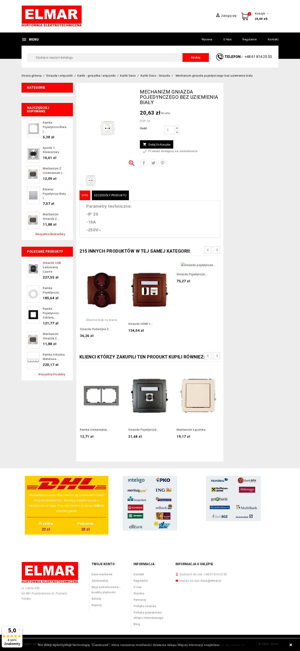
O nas (227, 39)
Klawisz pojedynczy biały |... (54, 194)
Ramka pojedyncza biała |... (54, 127)
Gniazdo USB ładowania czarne (52, 267)
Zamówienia (100, 580)
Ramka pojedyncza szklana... (51, 313)
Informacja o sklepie (194, 564)
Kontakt (273, 39)
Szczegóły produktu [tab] (110, 195)
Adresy (96, 598)
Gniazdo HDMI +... (140, 324)
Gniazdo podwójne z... (95, 329)
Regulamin (249, 39)
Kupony (97, 605)
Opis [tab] (85, 195)
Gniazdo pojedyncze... (192, 274)
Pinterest (162, 163)
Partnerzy (140, 599)
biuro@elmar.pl (211, 580)
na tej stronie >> (233, 645)
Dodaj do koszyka (156, 144)
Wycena (207, 39)
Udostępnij (143, 163)
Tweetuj (153, 163)
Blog (137, 624)
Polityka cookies (145, 606)
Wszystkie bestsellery (50, 234)
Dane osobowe (102, 574)
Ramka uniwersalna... (94, 429)
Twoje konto (103, 564)
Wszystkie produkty (51, 374)
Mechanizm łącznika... (192, 429)
